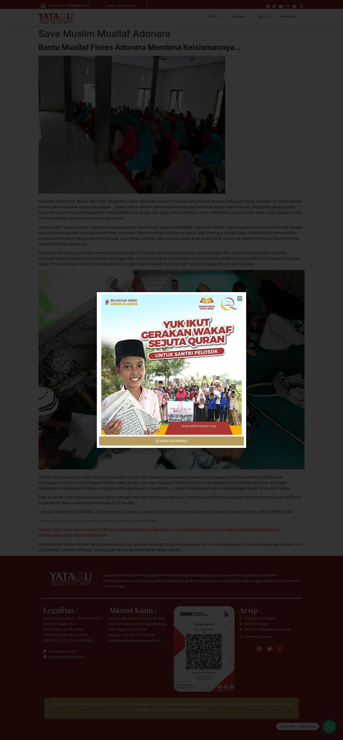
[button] (240, 298)
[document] (171, 370)
